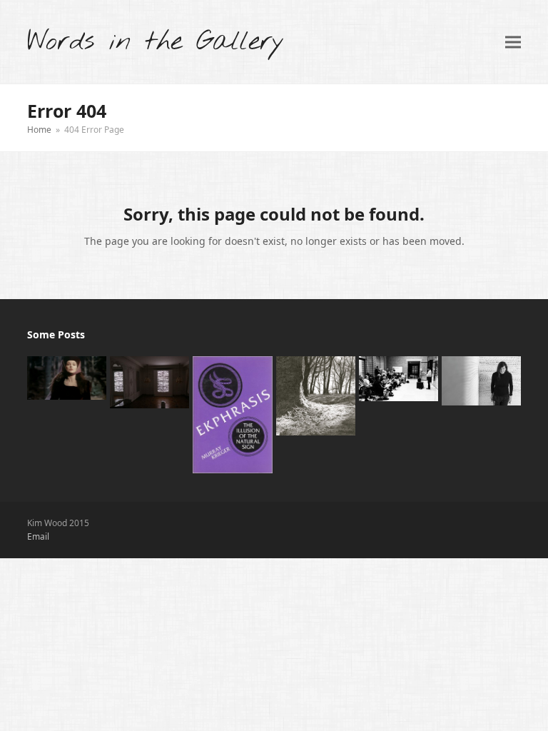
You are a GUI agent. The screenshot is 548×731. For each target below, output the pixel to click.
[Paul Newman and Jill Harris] (315, 394)
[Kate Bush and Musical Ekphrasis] (66, 376)
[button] (513, 42)
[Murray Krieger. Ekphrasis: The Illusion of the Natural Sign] (232, 413)
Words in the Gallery (155, 42)
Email (38, 536)
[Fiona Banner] (481, 379)
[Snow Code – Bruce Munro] (149, 381)
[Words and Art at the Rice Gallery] (398, 377)
